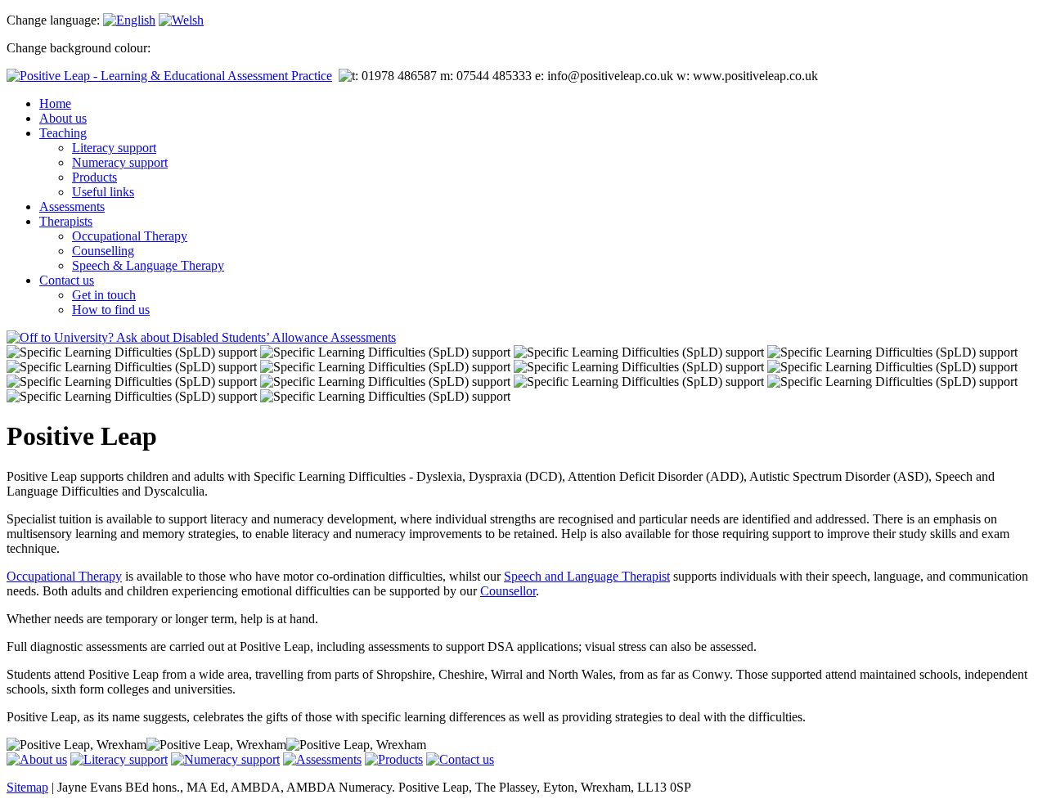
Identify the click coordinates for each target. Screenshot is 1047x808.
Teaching (63, 133)
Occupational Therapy (129, 236)
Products (94, 177)
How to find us (111, 309)
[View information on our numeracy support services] (225, 759)
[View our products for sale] (394, 759)
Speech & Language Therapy (148, 265)
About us (63, 118)
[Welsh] (181, 20)
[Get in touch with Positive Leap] (460, 759)
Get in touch (104, 295)
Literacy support (114, 148)
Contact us (66, 280)
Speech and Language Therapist (587, 576)
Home (55, 103)
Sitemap (27, 787)
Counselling (103, 251)
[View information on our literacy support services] (119, 759)
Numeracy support (120, 162)
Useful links (103, 192)
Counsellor (508, 591)
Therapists (65, 221)
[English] (129, 20)
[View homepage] (169, 76)
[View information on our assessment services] (201, 337)
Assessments (72, 206)
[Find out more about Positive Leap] (37, 759)
